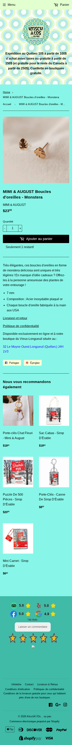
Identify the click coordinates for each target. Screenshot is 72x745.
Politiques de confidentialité (49, 689)
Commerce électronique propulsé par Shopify (35, 721)
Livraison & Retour (47, 684)
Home (6, 92)
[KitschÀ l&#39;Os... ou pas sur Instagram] (65, 705)
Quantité (8, 221)
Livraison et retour (15, 318)
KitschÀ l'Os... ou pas (39, 716)
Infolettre (16, 684)
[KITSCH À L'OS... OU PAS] (33, 647)
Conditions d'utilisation (17, 689)
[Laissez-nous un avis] (33, 642)
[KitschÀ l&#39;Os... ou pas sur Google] (58, 705)
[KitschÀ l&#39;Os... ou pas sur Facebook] (51, 705)
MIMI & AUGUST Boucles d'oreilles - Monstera (31, 97)
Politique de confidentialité (21, 326)
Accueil (7, 104)
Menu (11, 4)
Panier (64, 4)
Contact (29, 684)
